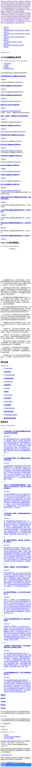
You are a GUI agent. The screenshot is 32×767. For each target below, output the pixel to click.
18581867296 (4, 729)
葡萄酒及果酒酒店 (9, 68)
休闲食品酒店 (7, 63)
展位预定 (3, 705)
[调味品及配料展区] (9, 408)
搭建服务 (3, 695)
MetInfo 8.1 (10, 762)
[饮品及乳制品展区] (9, 375)
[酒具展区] (7, 388)
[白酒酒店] (11, 150)
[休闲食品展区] (8, 368)
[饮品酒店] (11, 111)
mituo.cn (22, 762)
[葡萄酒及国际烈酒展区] (10, 415)
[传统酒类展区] (8, 381)
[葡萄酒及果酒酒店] (11, 190)
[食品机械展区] (8, 401)
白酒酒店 (6, 67)
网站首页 (6, 27)
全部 (5, 42)
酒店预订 (3, 698)
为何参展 (3, 701)
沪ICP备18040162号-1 (6, 755)
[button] (3, 52)
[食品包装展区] (8, 395)
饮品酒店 (6, 65)
